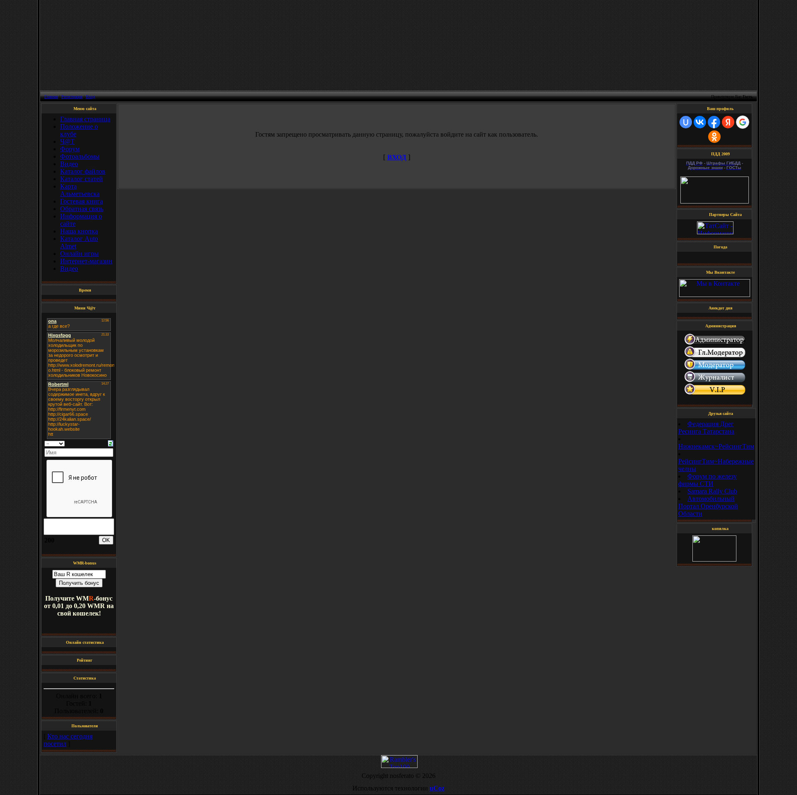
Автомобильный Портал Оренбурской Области (708, 506)
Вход (90, 96)
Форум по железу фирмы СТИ (707, 480)
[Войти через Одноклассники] (714, 136)
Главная (51, 96)
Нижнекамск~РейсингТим (716, 446)
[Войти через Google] (742, 122)
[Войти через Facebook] (714, 122)
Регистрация (72, 96)
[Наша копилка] (714, 559)
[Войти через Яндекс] (728, 122)
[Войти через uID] (686, 122)
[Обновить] (110, 442)
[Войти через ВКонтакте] (700, 122)
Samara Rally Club (712, 491)
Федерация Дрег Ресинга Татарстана (706, 427)
